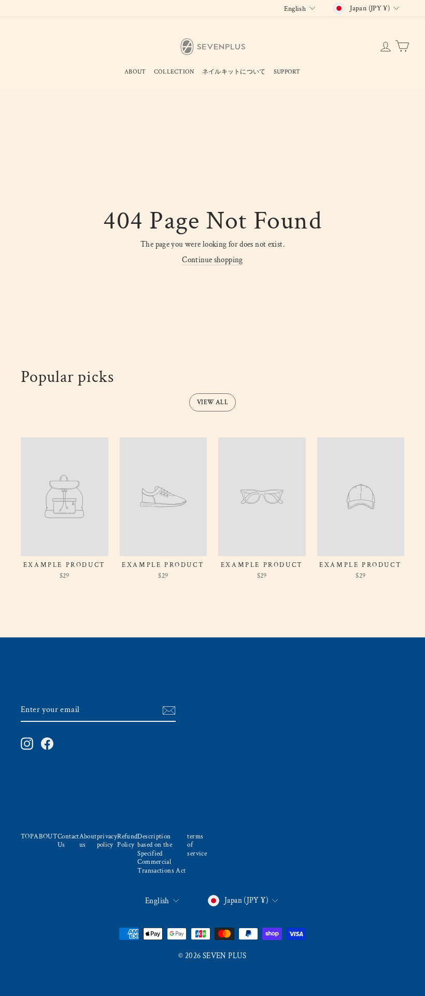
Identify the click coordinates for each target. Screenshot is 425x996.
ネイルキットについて (234, 72)
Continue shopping (212, 260)
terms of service (197, 845)
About (135, 72)
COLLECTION (174, 72)
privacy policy (107, 840)
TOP (27, 836)
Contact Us (68, 840)
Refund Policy (127, 840)
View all (212, 402)
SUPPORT (287, 72)
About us (88, 840)
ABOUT (46, 836)
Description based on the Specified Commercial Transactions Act (161, 853)
